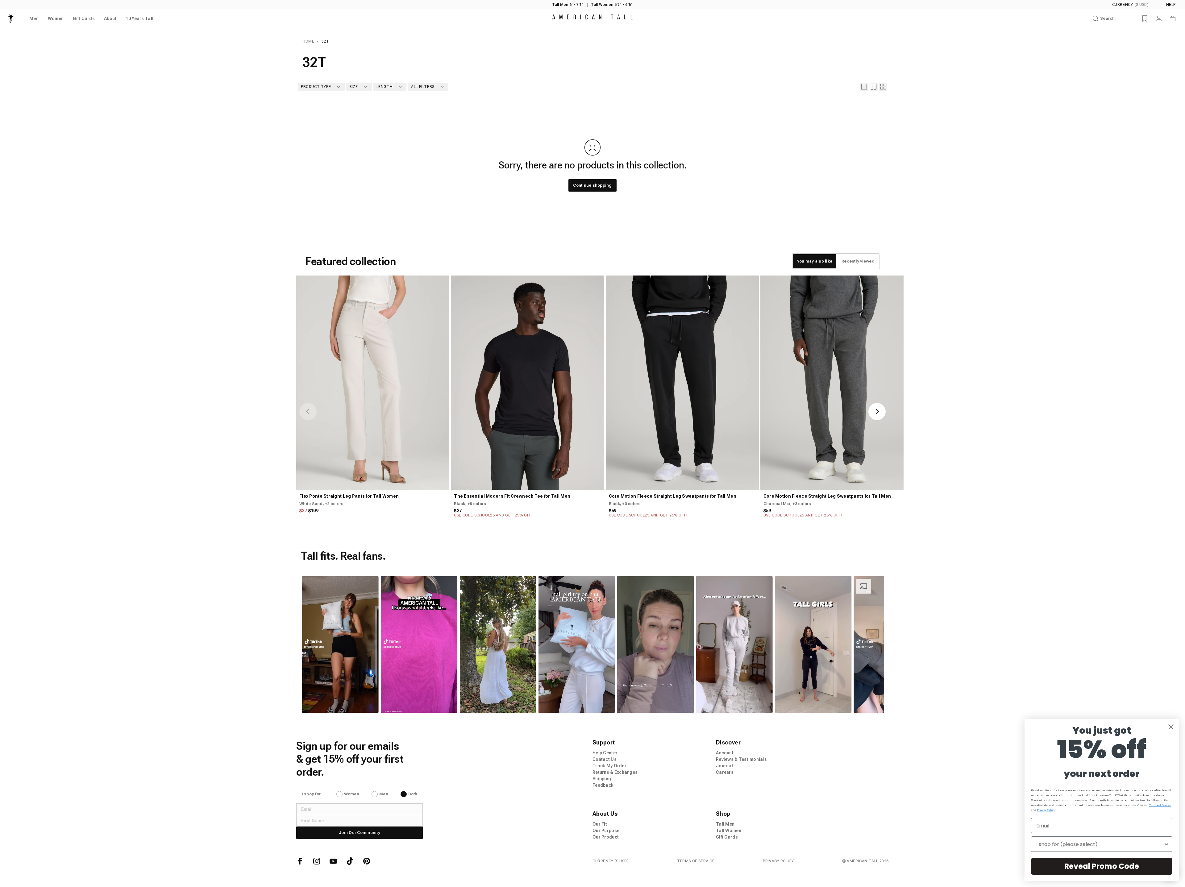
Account (725, 752)
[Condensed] (883, 87)
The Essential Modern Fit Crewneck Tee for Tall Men (512, 496)
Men (383, 794)
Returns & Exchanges (615, 772)
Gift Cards (727, 837)
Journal (724, 765)
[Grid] (874, 87)
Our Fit (599, 824)
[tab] (814, 261)
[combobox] (1099, 844)
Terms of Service (1160, 804)
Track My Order (609, 765)
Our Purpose (605, 830)
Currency (1130, 4)
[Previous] (308, 411)
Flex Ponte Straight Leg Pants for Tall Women (349, 496)
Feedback (602, 785)
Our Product (605, 837)
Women (351, 794)
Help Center (604, 752)
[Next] (877, 411)
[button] (340, 644)
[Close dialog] (1171, 726)
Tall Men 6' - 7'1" (568, 4)
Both (412, 794)
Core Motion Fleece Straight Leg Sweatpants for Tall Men (672, 496)
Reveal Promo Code (1101, 866)
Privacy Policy (778, 861)
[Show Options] (1166, 844)
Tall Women (728, 830)
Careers (725, 772)
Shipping (601, 778)
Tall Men (725, 824)
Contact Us (604, 759)
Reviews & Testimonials (741, 759)
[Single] (864, 87)
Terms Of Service (696, 861)
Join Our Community (359, 832)
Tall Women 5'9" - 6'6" (612, 4)
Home (308, 41)
